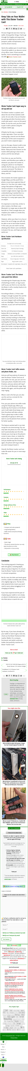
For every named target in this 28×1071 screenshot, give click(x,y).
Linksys (12, 1014)
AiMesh (22, 1010)
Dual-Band (22, 1012)
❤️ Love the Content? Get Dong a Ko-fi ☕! (14, 886)
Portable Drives (10, 1021)
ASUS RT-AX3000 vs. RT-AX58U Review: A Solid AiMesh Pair (15, 970)
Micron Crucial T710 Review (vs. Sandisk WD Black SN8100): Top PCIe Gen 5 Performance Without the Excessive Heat (14, 822)
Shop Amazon (15, 554)
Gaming (8, 1015)
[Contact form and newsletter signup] (3, 1057)
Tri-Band (6, 1028)
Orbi (23, 1019)
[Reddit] (21, 29)
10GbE (10, 1010)
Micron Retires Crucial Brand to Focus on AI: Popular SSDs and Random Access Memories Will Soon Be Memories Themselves (14, 783)
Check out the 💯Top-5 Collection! (14, 653)
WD (18, 1028)
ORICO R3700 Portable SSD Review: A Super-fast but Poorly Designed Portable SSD (14, 744)
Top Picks (12, 1025)
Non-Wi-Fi (19, 1019)
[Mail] (7, 29)
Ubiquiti (11, 1028)
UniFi (15, 1028)
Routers (17, 1021)
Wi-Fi (22, 1027)
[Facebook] (9, 29)
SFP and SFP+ (10, 1023)
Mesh (22, 1015)
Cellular (16, 1012)
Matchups (17, 1015)
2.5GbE (6, 1010)
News (3, 1047)
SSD (14, 1023)
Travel (21, 1025)
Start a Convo (21, 25)
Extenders (4, 1014)
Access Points (16, 1010)
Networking (8, 1019)
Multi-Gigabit (11, 1017)
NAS (17, 1017)
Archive (6, 694)
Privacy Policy (14, 1037)
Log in (26, 4)
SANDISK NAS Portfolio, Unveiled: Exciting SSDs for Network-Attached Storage (14, 983)
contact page (7, 879)
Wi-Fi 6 (9, 1030)
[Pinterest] (14, 29)
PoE (5, 1021)
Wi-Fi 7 (18, 1030)
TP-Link (17, 1025)
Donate (4, 1059)
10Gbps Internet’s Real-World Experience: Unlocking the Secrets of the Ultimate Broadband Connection (15, 997)
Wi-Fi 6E (14, 1030)
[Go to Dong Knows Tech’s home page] (3, 1041)
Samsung (21, 1021)
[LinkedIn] (16, 29)
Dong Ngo (6, 25)
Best (7, 1012)
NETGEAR (22, 1017)
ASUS (4, 1012)
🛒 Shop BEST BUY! (19, 7)
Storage (19, 1023)
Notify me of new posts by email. (11, 935)
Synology (7, 1025)
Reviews (6, 12)
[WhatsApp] (19, 29)
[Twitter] (12, 29)
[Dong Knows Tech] (4, 1)
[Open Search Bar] (27, 1)
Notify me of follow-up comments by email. (14, 933)
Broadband (12, 1012)
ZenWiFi (23, 1030)
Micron (5, 1017)
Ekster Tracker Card (14, 57)
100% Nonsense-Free (18, 4)
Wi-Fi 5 (4, 1030)
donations (21, 958)
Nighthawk (14, 1019)
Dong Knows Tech (10, 1035)
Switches (23, 1023)
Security (5, 660)
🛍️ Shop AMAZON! (8, 7)
